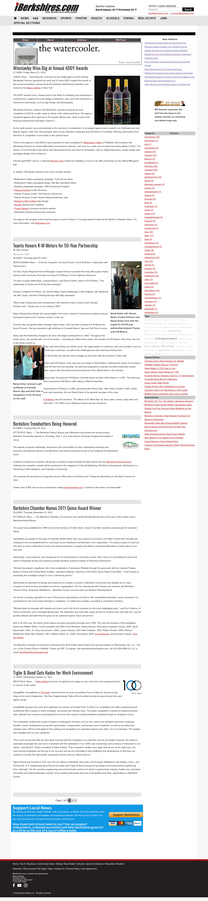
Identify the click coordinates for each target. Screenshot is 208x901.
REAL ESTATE (147, 18)
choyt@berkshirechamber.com (33, 652)
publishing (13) (152, 276)
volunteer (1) (151, 301)
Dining (59, 864)
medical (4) (150, 254)
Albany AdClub (34, 88)
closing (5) (150, 173)
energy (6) (150, 188)
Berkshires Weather (114, 864)
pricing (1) (149, 265)
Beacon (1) (150, 159)
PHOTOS (81, 18)
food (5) (148, 202)
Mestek (17, 205)
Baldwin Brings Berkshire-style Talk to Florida (166, 394)
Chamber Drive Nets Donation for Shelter (164, 361)
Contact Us (59, 868)
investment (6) (151, 228)
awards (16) (150, 151)
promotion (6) (151, 272)
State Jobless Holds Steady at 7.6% (162, 372)
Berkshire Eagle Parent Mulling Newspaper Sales (168, 405)
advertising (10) (152, 137)
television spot (56, 161)
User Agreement (89, 868)
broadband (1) (151, 162)
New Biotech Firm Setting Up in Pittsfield (164, 437)
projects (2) (150, 268)
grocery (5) (150, 213)
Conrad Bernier (102, 634)
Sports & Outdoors (95, 864)
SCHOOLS (113, 18)
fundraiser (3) (151, 206)
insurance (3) (151, 224)
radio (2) (149, 279)
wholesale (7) (151, 308)
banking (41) (151, 155)
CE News (45, 692)
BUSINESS (49, 18)
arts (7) (148, 144)
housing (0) (150, 221)
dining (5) (149, 180)
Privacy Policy (72, 868)
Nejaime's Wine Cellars (25, 201)
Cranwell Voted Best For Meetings (161, 379)
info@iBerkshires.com (158, 13)
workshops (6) (151, 312)
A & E (22, 864)
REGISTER (171, 5)
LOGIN (162, 5)
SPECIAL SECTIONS (27, 23)
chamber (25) (151, 170)
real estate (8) (151, 283)
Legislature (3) (152, 243)
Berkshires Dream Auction (118, 462)
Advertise (17, 868)
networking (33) (152, 257)
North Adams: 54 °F (107, 9)
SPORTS (66, 18)
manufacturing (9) (153, 246)
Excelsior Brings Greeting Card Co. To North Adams (169, 375)
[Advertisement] (170, 496)
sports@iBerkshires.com (182, 13)
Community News (45, 864)
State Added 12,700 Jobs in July (160, 368)
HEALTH (96, 18)
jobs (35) (149, 232)
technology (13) (152, 290)
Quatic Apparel (21, 208)
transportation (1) (153, 298)
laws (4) (148, 239)
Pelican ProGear (22, 190)
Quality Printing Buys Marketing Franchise (165, 386)
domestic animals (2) (155, 184)
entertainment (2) (153, 191)
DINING (128, 18)
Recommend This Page (34, 868)
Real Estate (69, 864)
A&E (35, 18)
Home (16, 864)
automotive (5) (152, 148)
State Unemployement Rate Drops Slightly (165, 434)
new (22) (149, 261)
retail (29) (149, 287)
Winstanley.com (42, 223)
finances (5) (150, 199)
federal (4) (150, 195)
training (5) (150, 294)
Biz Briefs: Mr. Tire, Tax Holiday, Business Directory (169, 401)
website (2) (150, 305)
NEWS (25, 18)
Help (50, 868)
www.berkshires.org (73, 487)
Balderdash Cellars (93, 142)
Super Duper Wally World (157, 383)
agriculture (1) (151, 140)
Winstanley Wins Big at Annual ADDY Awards (166, 423)
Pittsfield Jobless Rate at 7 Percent (161, 364)
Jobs (163, 18)
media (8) (149, 250)
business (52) (151, 166)
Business (31, 864)
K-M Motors (49, 399)
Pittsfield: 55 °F (127, 9)
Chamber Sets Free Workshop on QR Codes (166, 390)
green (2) (149, 210)
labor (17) (149, 235)
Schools (80, 864)
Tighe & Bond (42, 681)
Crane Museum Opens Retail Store (161, 441)
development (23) (153, 177)
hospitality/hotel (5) (154, 217)
